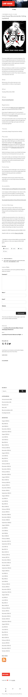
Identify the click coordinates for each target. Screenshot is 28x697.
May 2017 (4, 549)
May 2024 (4, 442)
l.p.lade (15, 14)
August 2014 (5, 624)
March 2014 (4, 637)
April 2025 (4, 439)
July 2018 (4, 528)
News (3, 407)
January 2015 (5, 610)
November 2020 (6, 474)
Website (4, 306)
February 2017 (5, 554)
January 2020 (5, 485)
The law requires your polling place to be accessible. (14, 188)
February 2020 (5, 482)
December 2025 (6, 429)
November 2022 (5, 469)
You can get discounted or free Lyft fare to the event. (14, 200)
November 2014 (5, 616)
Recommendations (6, 410)
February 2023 (5, 463)
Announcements (8, 258)
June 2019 (4, 501)
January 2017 (5, 557)
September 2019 (6, 493)
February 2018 (5, 538)
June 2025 (4, 437)
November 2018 (5, 517)
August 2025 (5, 434)
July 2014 (4, 626)
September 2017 (6, 544)
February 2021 (5, 471)
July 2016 (4, 573)
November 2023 (6, 450)
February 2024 (5, 447)
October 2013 (5, 651)
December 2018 (5, 514)
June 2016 (4, 576)
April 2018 (4, 533)
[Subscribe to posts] (4, 661)
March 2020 (5, 479)
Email (3, 299)
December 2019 (5, 487)
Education (4, 404)
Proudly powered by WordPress (15, 693)
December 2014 (5, 613)
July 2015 (4, 597)
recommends (12, 261)
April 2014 (4, 634)
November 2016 (5, 562)
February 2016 (5, 584)
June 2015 (4, 600)
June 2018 (4, 530)
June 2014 (4, 629)
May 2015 (4, 602)
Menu (14, 9)
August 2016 (5, 570)
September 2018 (6, 522)
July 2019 (4, 498)
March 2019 (4, 506)
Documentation (5, 402)
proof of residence (13, 115)
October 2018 (5, 519)
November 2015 (5, 589)
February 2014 (5, 640)
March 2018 (4, 536)
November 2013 (5, 648)
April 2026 (4, 426)
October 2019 (5, 490)
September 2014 (6, 621)
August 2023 (5, 453)
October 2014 (5, 618)
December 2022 (5, 466)
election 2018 (13, 260)
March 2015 (4, 605)
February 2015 (5, 608)
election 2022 (21, 260)
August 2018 (5, 525)
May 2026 (4, 423)
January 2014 (5, 643)
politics (6, 261)
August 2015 (5, 594)
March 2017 (4, 552)
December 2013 (5, 645)
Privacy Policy (5, 693)
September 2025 (6, 431)
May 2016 (4, 578)
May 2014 (4, 632)
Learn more (4, 354)
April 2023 (4, 461)
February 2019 (5, 509)
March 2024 (5, 445)
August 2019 (5, 495)
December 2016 (5, 560)
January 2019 (5, 511)
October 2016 (5, 565)
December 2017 (5, 541)
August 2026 (5, 421)
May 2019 (4, 503)
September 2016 (6, 568)
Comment (4, 274)
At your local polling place (8, 99)
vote (17, 261)
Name (3, 292)
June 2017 (4, 546)
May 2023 (4, 458)
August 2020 (5, 477)
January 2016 (5, 586)
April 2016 (4, 581)
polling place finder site (16, 147)
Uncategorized (5, 412)
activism (6, 260)
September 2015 (6, 592)
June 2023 (4, 455)
